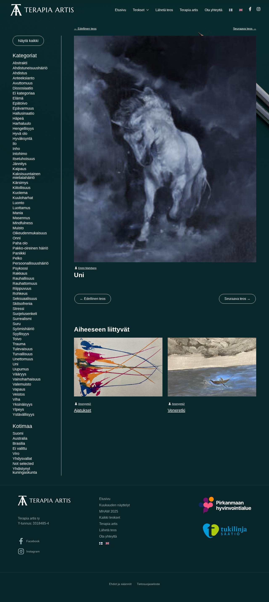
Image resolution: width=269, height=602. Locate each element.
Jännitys (19, 164)
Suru (17, 324)
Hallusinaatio (23, 113)
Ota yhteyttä (213, 10)
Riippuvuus (22, 288)
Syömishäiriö (23, 329)
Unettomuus (23, 359)
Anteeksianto (23, 78)
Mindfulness (23, 223)
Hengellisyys (23, 128)
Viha (16, 399)
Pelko (17, 258)
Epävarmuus (23, 108)
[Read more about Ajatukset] (118, 367)
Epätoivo (20, 103)
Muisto (18, 228)
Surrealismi (22, 319)
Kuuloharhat (23, 198)
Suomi (18, 433)
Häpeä (18, 118)
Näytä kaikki (28, 41)
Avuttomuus (23, 83)
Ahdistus (20, 73)
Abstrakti (20, 63)
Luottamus (21, 208)
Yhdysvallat (22, 458)
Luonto (18, 203)
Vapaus (19, 389)
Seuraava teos (244, 28)
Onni (17, 238)
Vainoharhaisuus (27, 379)
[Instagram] (258, 9)
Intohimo (20, 154)
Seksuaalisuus (25, 298)
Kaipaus (19, 169)
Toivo (17, 339)
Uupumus (21, 369)
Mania (18, 213)
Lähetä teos (164, 10)
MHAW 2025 (108, 511)
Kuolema (20, 193)
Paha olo (20, 243)
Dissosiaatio (23, 88)
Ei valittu (20, 448)
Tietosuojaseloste (148, 584)
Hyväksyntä (22, 138)
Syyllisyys (21, 334)
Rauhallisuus (23, 278)
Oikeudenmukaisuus (30, 233)
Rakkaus (20, 273)
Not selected (23, 464)
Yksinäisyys (22, 404)
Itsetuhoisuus (24, 159)
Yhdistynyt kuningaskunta (25, 471)
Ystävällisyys (23, 414)
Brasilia (19, 443)
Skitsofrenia (22, 304)
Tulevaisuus (23, 349)
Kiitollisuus (21, 188)
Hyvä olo (20, 133)
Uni (15, 364)
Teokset (138, 10)
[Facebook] (250, 9)
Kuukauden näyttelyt (114, 505)
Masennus (21, 218)
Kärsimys (20, 183)
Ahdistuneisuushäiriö (30, 68)
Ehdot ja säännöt (120, 584)
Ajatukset (82, 410)
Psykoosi (20, 268)
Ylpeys (18, 409)
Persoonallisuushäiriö (31, 263)
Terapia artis (189, 10)
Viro (16, 453)
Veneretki (176, 410)
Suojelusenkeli (25, 314)
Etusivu (120, 10)
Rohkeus (20, 293)
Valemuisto (22, 384)
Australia (20, 438)
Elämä (18, 98)
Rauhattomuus (25, 283)
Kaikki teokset (109, 517)
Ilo (15, 144)
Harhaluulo (22, 123)
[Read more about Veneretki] (212, 367)
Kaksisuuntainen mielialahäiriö (26, 176)
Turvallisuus (23, 354)
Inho (16, 149)
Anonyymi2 (84, 404)
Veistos (19, 394)
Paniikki (19, 253)
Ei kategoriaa (24, 93)
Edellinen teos (85, 28)
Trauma (19, 344)
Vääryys (19, 374)
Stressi (18, 309)
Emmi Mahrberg (87, 268)
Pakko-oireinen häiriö (30, 248)
